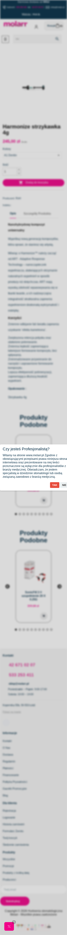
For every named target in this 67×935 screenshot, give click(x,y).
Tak (54, 485)
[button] (9, 926)
